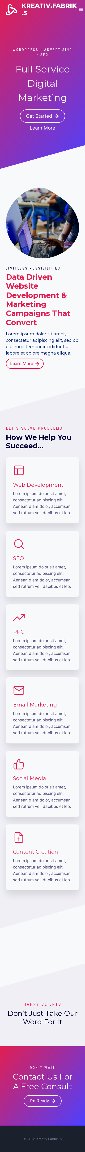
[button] (42, 116)
